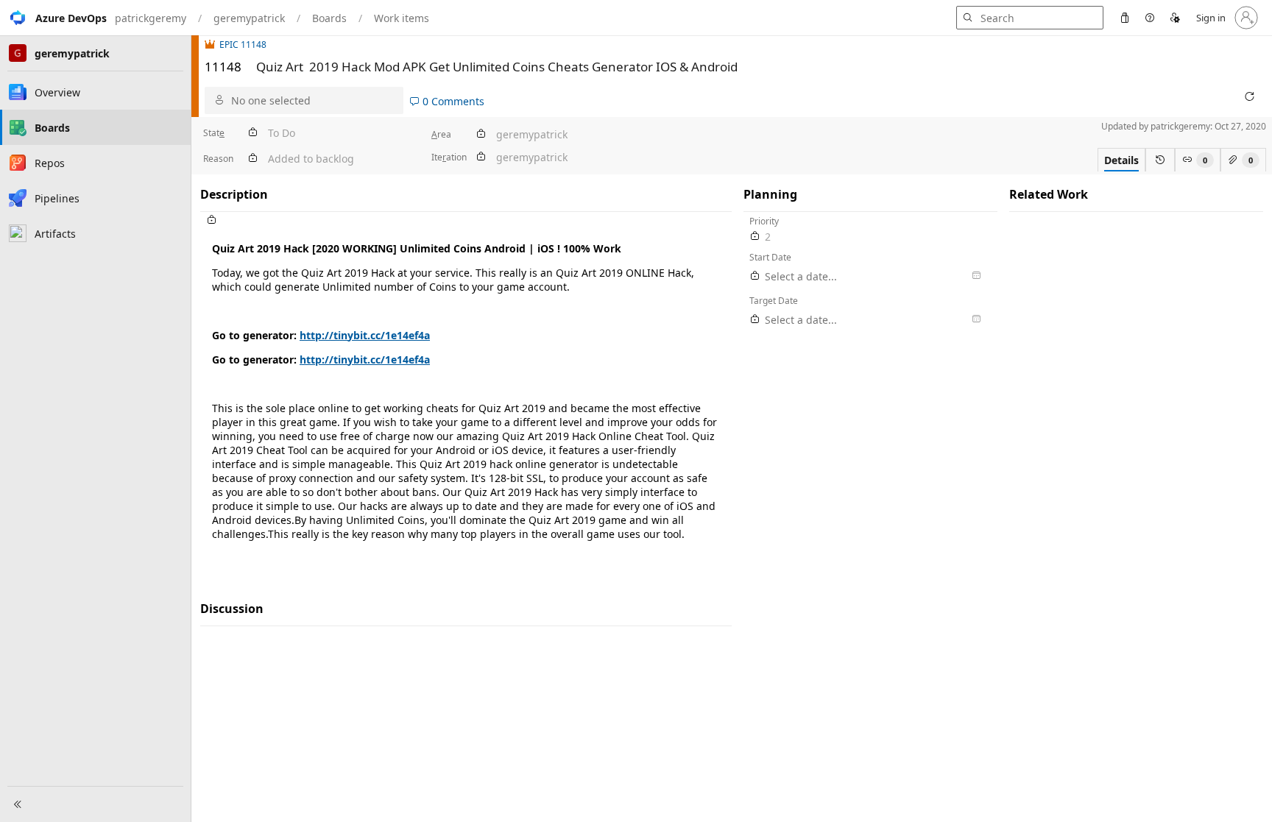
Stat (214, 133)
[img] (212, 44)
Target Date (773, 300)
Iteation (449, 157)
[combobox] (314, 100)
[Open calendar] (976, 276)
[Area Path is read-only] (481, 134)
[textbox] (466, 397)
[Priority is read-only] (755, 236)
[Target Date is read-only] (755, 320)
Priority (764, 221)
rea (441, 134)
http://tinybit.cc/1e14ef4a (365, 335)
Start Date (770, 257)
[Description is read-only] (466, 220)
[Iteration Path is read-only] (481, 157)
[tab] (1121, 159)
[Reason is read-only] (252, 158)
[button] (53, 17)
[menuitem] (1124, 17)
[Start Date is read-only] (755, 276)
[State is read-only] (252, 132)
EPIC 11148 (242, 44)
